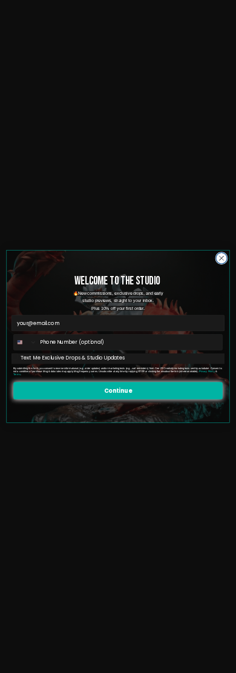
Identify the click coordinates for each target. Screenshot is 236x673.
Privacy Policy (207, 371)
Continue (118, 390)
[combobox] (25, 342)
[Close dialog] (221, 257)
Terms (17, 374)
